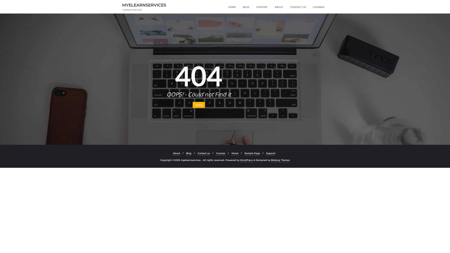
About (176, 153)
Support (270, 153)
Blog (188, 153)
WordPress (246, 160)
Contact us (204, 153)
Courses (220, 153)
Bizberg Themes (280, 160)
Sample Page (252, 153)
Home (198, 104)
